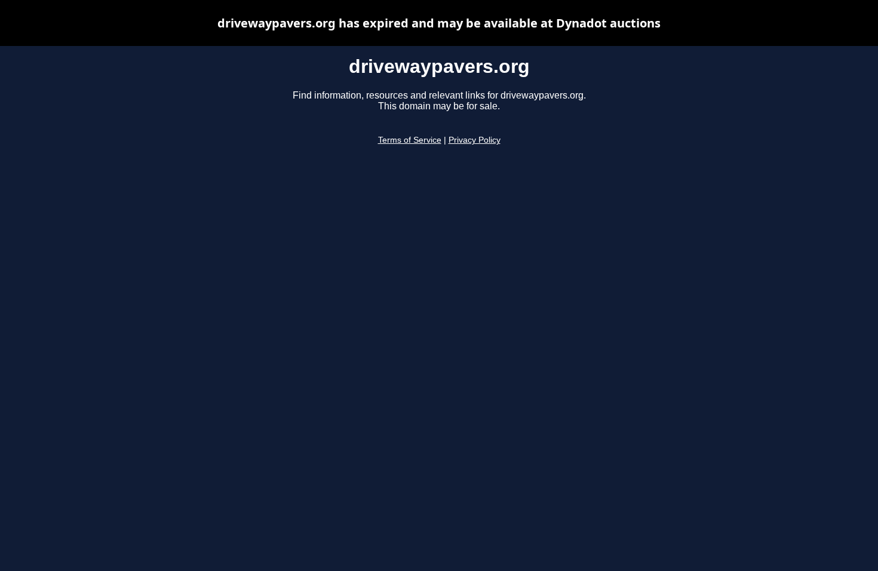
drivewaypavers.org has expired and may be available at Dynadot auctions (439, 23)
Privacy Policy (475, 140)
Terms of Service (409, 140)
